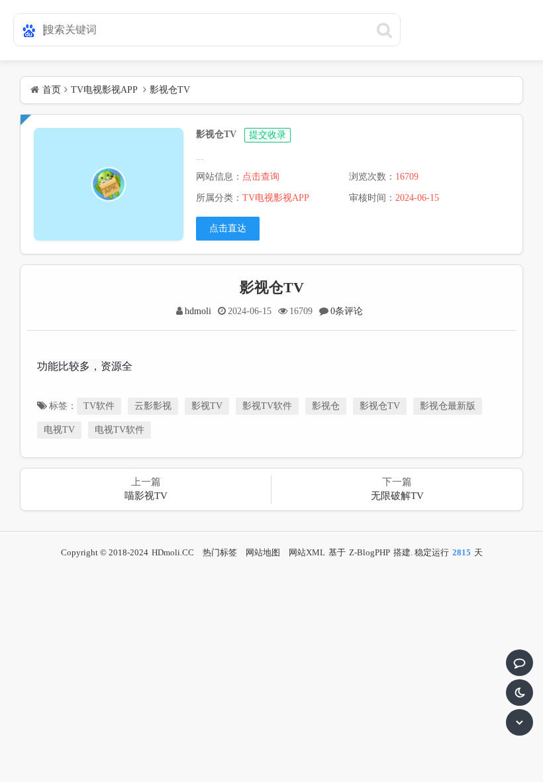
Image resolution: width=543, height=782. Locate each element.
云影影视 (153, 406)
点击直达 (227, 228)
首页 (51, 90)
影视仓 (326, 406)
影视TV (206, 406)
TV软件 (99, 406)
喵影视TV (146, 495)
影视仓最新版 (447, 406)
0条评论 (346, 311)
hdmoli (198, 311)
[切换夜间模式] (519, 692)
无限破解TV (397, 495)
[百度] (26, 27)
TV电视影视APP (104, 90)
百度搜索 (384, 29)
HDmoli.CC (173, 552)
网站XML (307, 552)
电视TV (59, 430)
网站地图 (263, 552)
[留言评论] (519, 662)
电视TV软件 (119, 430)
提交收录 (267, 135)
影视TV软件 (267, 406)
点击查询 (260, 177)
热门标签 (220, 552)
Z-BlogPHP (369, 552)
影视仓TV (170, 90)
